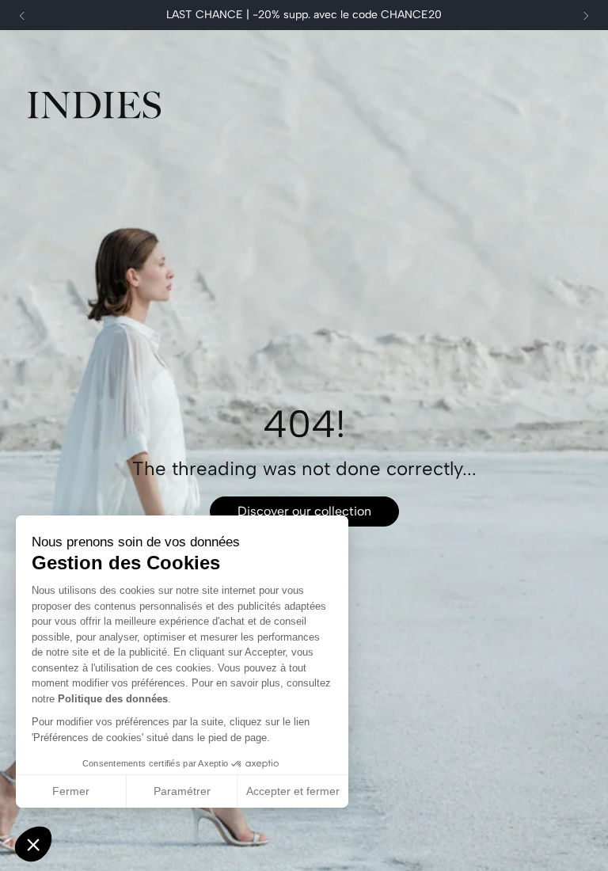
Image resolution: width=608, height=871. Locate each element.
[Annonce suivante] (585, 15)
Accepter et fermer (293, 791)
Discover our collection (304, 511)
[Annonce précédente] (22, 15)
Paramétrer (182, 791)
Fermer (70, 791)
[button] (33, 844)
